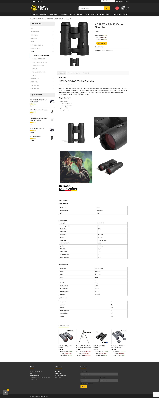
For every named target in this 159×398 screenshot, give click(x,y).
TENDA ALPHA (35, 85)
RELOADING (64, 14)
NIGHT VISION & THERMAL (40, 62)
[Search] (107, 8)
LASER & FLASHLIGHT (39, 59)
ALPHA (79, 14)
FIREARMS (34, 14)
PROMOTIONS (116, 14)
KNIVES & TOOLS (35, 48)
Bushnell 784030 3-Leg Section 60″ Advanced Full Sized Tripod (83, 346)
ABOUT (125, 14)
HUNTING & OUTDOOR (97, 14)
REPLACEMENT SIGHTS (39, 72)
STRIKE (86, 14)
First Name (83, 377)
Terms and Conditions (60, 375)
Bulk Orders (58, 377)
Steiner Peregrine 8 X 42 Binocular (99, 346)
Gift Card (33, 42)
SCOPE (34, 75)
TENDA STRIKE (35, 88)
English (105, 1)
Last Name (103, 377)
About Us (57, 371)
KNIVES (108, 14)
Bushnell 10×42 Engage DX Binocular (65, 346)
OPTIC (72, 14)
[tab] (61, 73)
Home (31, 19)
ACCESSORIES (54, 14)
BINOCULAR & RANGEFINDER (45, 19)
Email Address (85, 371)
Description (62, 73)
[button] (99, 47)
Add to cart (100, 43)
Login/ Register (119, 1)
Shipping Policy (59, 373)
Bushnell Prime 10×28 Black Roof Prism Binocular (117, 346)
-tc (32, 28)
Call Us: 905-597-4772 (37, 1)
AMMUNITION (43, 14)
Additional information (74, 73)
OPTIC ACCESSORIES (38, 65)
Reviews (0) (86, 73)
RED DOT (35, 68)
